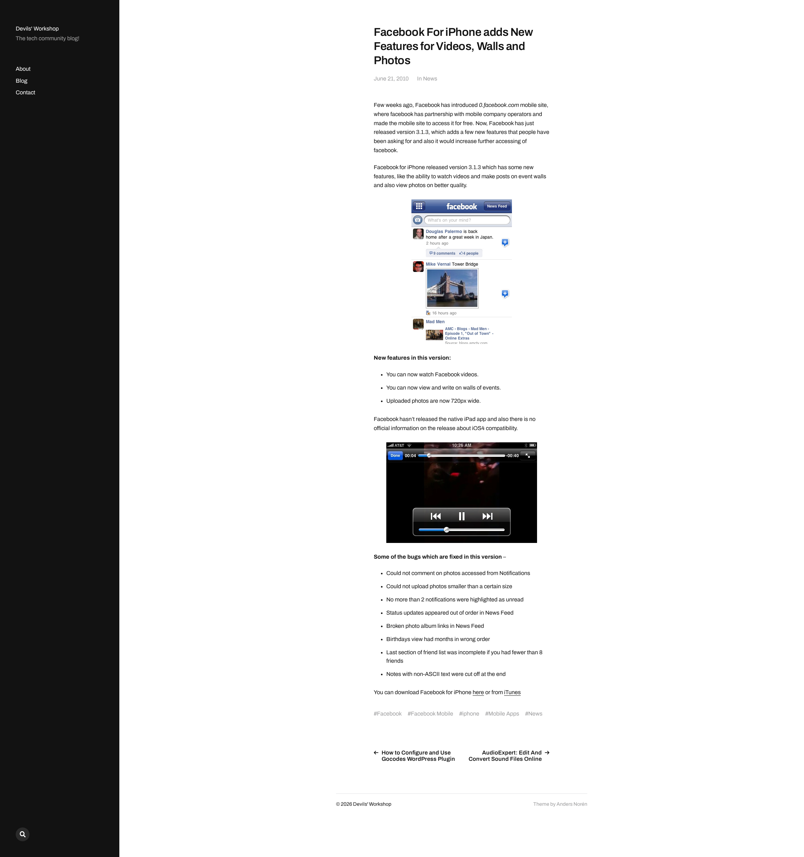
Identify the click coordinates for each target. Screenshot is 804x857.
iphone (470, 713)
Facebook (389, 713)
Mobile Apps (503, 713)
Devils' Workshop (37, 28)
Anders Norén (572, 804)
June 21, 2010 (391, 78)
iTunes (512, 692)
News (430, 78)
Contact (25, 92)
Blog (21, 81)
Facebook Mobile (432, 713)
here (478, 692)
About (23, 69)
